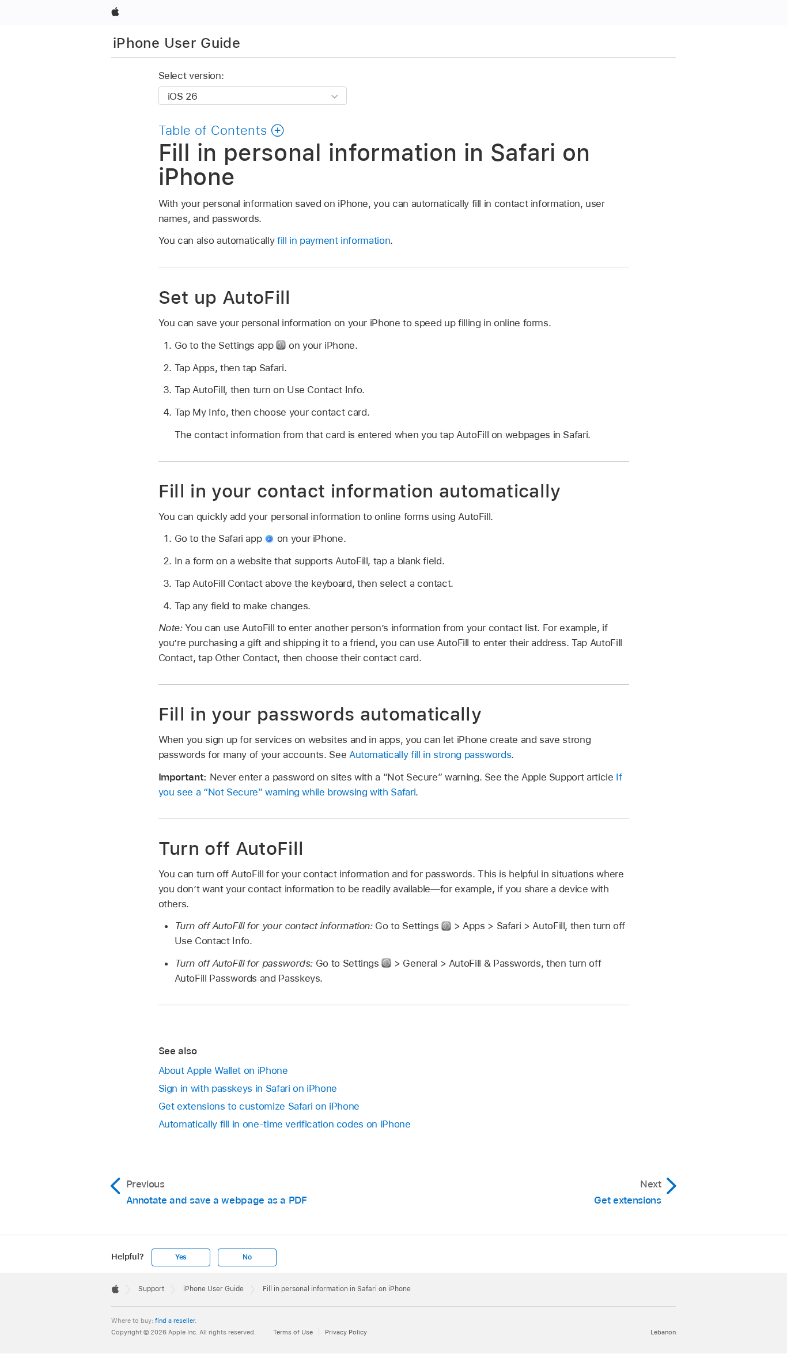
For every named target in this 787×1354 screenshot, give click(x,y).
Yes (181, 1257)
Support (151, 1289)
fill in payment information (333, 240)
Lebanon (663, 1332)
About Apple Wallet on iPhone (223, 1070)
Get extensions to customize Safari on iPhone (259, 1106)
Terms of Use (293, 1332)
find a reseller (175, 1321)
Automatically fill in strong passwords (430, 754)
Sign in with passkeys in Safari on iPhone (247, 1088)
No (247, 1257)
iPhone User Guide (176, 43)
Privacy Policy (346, 1332)
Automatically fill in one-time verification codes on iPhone (284, 1124)
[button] (221, 130)
